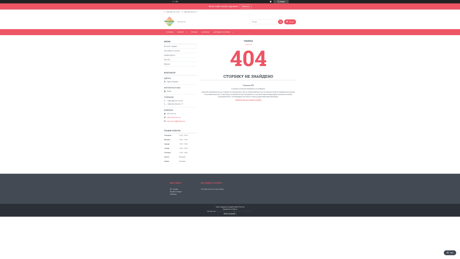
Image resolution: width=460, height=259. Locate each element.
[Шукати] (280, 22)
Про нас (194, 32)
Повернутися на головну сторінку (248, 100)
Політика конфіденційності (244, 211)
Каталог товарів (170, 46)
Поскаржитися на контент (225, 211)
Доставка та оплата (221, 32)
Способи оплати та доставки (212, 189)
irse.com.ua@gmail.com (176, 121)
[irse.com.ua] (169, 26)
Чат (451, 253)
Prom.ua (241, 207)
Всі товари (174, 189)
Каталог (180, 32)
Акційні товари (176, 192)
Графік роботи (169, 55)
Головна (169, 32)
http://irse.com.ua (173, 117)
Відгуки (167, 64)
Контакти (205, 32)
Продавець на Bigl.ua (230, 209)
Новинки (246, 6)
